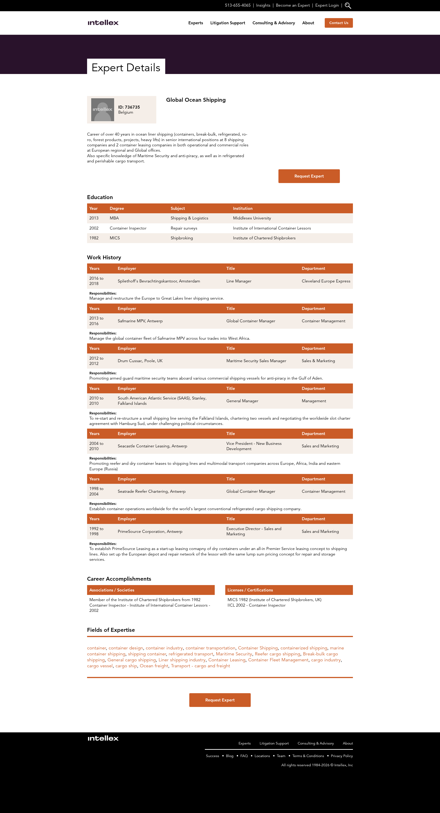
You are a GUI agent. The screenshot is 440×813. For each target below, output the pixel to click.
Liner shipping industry (182, 660)
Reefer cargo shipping (277, 654)
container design (126, 648)
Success (212, 756)
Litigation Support (227, 22)
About (308, 22)
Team (281, 756)
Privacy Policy (342, 756)
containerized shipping (303, 648)
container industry (164, 648)
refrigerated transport (191, 654)
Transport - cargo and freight (200, 666)
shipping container (147, 654)
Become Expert (293, 5)
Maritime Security (234, 654)
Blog (230, 756)
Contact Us (338, 23)
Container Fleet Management (278, 660)
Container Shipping (258, 648)
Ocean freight (154, 666)
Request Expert (309, 176)
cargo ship (126, 666)
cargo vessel (100, 666)
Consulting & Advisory (274, 22)
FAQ (244, 756)
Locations (262, 756)
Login (327, 5)
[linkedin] (350, 774)
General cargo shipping (131, 660)
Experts (195, 22)
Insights (263, 5)
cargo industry (326, 660)
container (96, 648)
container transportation (210, 648)
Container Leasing (226, 660)
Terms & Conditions (308, 756)
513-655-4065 (238, 5)
